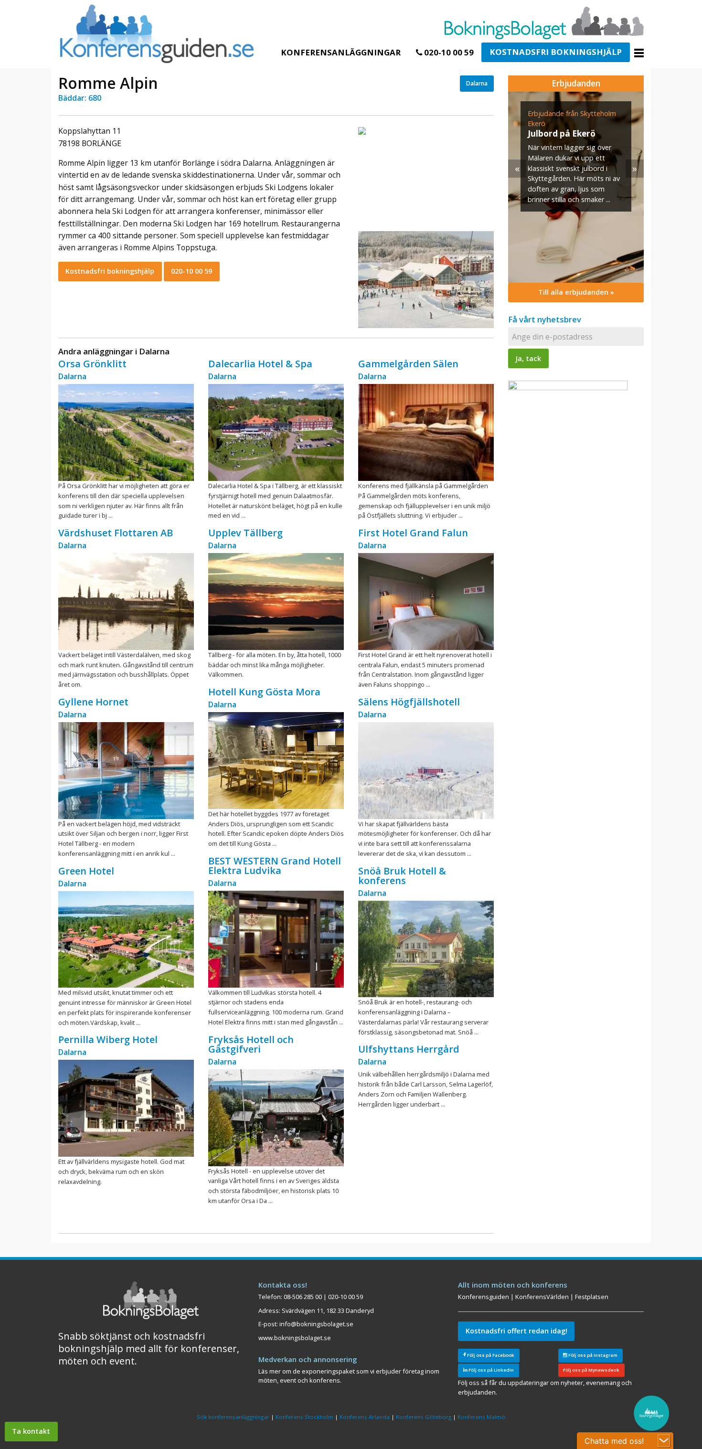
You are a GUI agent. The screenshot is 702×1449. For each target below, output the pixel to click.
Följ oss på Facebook (490, 1355)
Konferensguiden (483, 1296)
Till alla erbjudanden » (576, 292)
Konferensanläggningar (341, 52)
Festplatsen (591, 1296)
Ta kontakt (31, 1431)
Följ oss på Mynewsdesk (591, 1370)
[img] (576, 187)
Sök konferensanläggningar (233, 1416)
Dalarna (477, 83)
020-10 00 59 (448, 52)
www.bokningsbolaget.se (294, 1337)
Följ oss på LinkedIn (491, 1370)
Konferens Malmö (481, 1416)
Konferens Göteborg (423, 1416)
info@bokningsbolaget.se (316, 1324)
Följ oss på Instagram (592, 1355)
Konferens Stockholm (304, 1416)
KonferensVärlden (542, 1296)
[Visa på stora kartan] (362, 130)
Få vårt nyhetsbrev (544, 319)
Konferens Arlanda (365, 1416)
